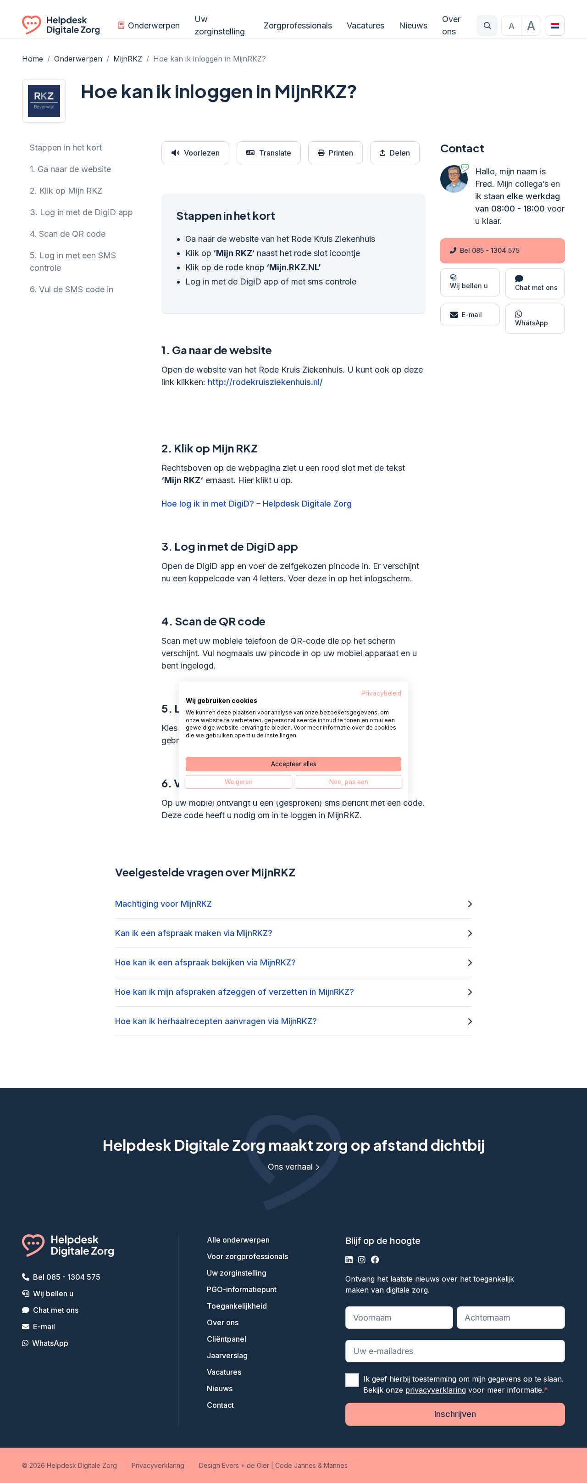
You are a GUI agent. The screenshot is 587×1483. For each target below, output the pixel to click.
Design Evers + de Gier (234, 1465)
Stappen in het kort (66, 147)
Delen (400, 152)
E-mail (44, 1326)
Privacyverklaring (158, 1465)
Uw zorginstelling (219, 25)
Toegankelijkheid (237, 1305)
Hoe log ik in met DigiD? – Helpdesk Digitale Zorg (256, 503)
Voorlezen (202, 152)
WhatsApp (50, 1343)
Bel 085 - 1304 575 (490, 250)
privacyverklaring (435, 1389)
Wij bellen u (53, 1293)
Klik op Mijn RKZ (66, 190)
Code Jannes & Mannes (311, 1465)
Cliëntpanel (226, 1339)
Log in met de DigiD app (81, 212)
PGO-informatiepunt (242, 1289)
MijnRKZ (127, 58)
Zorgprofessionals (298, 25)
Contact (220, 1405)
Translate (275, 152)
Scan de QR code (67, 234)
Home (32, 58)
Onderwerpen (154, 25)
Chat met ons (55, 1310)
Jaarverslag (227, 1355)
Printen (341, 152)
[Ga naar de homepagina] (61, 26)
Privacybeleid (381, 693)
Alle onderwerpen (238, 1239)
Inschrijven (455, 1414)
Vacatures (365, 25)
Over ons (451, 25)
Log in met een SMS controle (73, 262)
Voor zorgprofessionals (247, 1256)
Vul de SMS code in (71, 289)
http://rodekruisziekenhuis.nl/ (265, 382)
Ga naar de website (70, 169)
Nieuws (413, 25)
